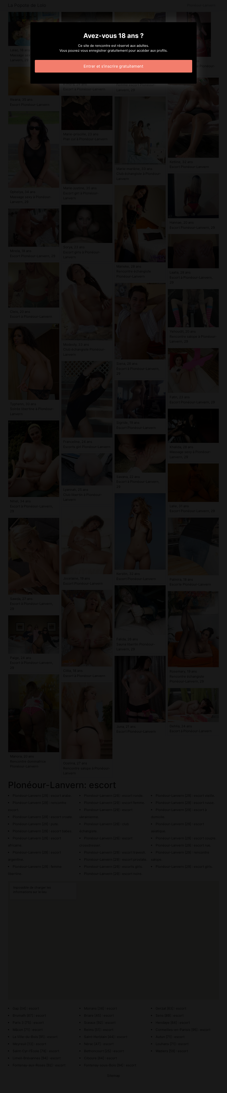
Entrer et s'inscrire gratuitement (113, 66)
